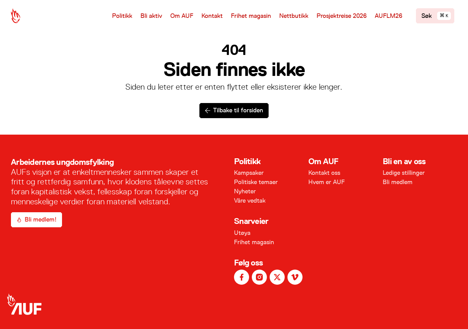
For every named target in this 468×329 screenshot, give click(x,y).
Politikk (122, 16)
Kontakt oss (324, 173)
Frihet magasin (251, 16)
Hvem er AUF (326, 182)
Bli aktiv (151, 16)
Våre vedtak (250, 200)
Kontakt (212, 16)
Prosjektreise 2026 (342, 16)
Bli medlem (397, 182)
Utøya (242, 233)
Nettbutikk (293, 16)
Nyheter (245, 191)
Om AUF (181, 16)
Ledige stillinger (404, 173)
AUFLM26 (388, 16)
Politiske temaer (256, 182)
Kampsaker (249, 173)
